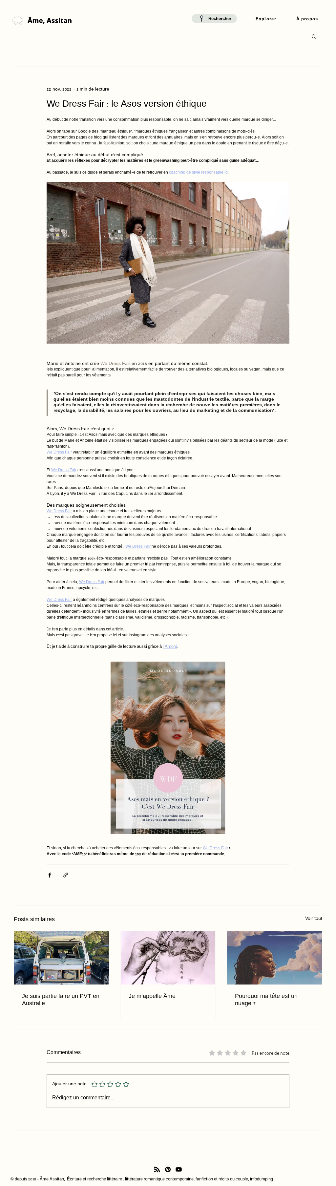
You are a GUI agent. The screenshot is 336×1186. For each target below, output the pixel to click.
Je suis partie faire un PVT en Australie (60, 1000)
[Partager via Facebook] (50, 875)
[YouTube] (178, 1169)
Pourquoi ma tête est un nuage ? (266, 1000)
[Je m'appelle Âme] (168, 958)
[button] (266, 19)
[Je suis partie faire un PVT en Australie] (61, 958)
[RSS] (157, 1169)
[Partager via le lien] (66, 875)
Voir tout (313, 919)
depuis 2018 (25, 1179)
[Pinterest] (168, 1169)
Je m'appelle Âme (152, 997)
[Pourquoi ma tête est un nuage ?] (274, 958)
